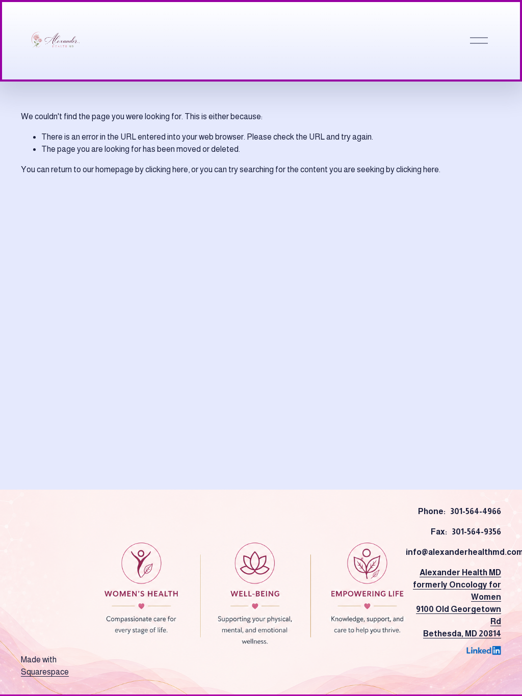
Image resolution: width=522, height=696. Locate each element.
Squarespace (45, 671)
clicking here (166, 169)
